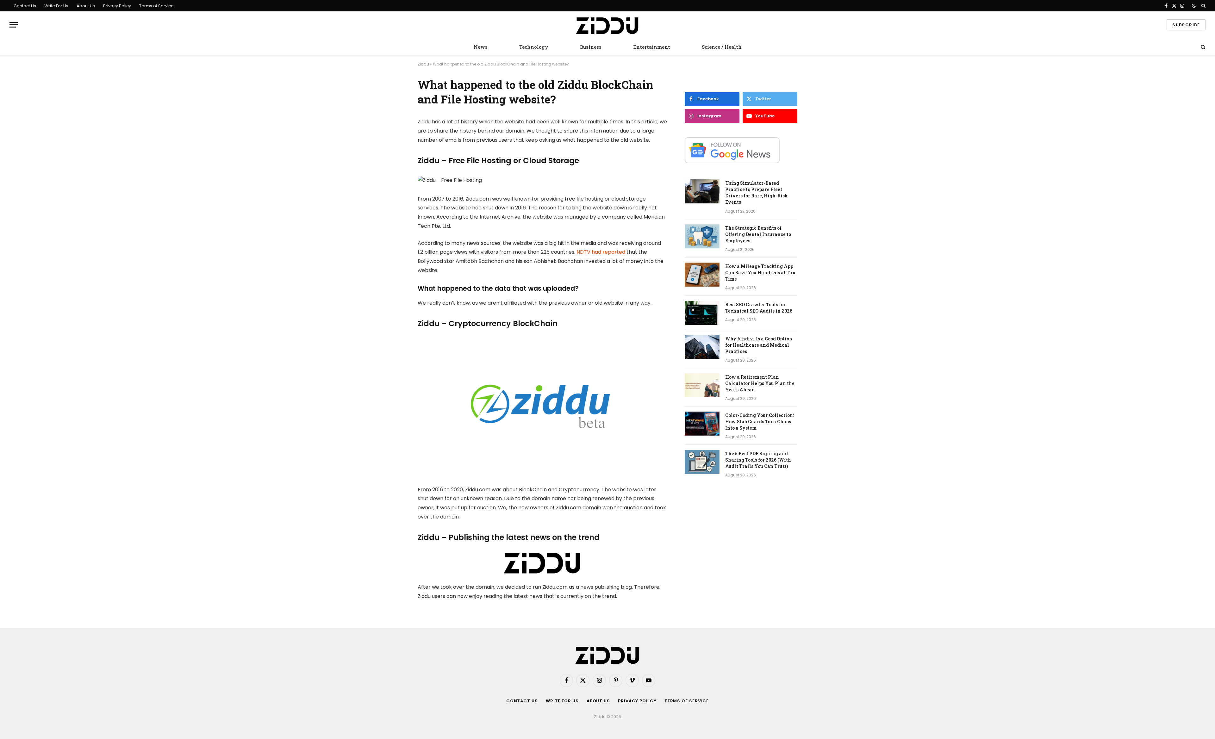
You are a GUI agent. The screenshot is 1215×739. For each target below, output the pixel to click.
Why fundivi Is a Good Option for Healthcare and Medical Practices (758, 345)
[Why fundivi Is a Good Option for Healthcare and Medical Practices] (702, 347)
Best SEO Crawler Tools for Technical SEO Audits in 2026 (758, 307)
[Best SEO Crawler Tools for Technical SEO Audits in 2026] (702, 313)
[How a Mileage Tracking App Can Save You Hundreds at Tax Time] (702, 275)
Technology (533, 47)
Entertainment (651, 47)
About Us (86, 6)
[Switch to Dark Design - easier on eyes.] (1193, 5)
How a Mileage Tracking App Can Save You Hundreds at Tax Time (760, 272)
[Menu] (13, 25)
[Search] (1203, 5)
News (481, 47)
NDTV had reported (600, 252)
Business (590, 47)
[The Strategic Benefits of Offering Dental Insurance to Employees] (702, 236)
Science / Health (722, 47)
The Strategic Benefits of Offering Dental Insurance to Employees (758, 234)
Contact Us (25, 6)
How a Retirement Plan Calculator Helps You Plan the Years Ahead (759, 383)
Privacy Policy (117, 6)
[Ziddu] (607, 25)
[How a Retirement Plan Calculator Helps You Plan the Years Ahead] (702, 385)
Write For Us (56, 6)
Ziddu (423, 64)
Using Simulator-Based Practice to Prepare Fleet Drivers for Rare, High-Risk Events (756, 192)
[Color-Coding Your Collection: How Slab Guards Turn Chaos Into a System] (702, 424)
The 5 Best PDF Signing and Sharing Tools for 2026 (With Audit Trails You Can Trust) (758, 459)
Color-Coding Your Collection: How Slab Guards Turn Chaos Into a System (759, 421)
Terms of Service (156, 6)
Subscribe (1186, 25)
